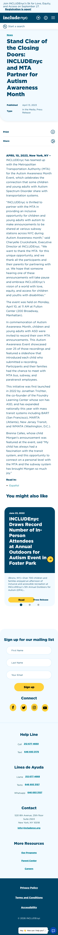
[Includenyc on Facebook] (13, 707)
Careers (29, 869)
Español (14, 485)
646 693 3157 (32, 784)
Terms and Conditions (29, 897)
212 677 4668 (32, 776)
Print (6, 132)
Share (6, 141)
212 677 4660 (31, 744)
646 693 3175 (31, 752)
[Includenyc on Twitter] (23, 707)
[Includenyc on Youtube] (45, 708)
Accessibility (29, 907)
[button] (50, 559)
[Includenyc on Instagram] (34, 707)
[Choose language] (46, 18)
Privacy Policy (29, 887)
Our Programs (29, 853)
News (10, 35)
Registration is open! (18, 9)
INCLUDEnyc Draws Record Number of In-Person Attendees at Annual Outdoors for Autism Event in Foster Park (28, 541)
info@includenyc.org (29, 828)
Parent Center (29, 861)
